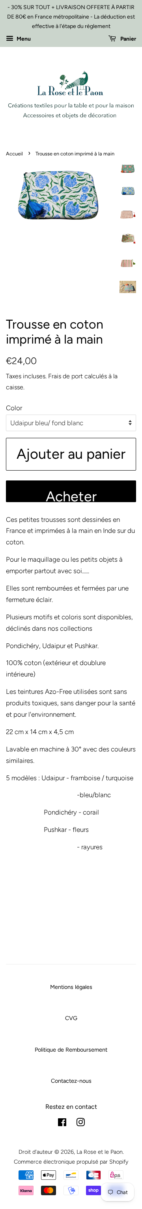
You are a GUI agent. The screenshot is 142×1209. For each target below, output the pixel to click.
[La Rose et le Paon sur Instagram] (80, 1123)
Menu (23, 39)
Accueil (14, 154)
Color (14, 408)
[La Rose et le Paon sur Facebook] (62, 1123)
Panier (127, 39)
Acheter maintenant (71, 495)
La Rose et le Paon (100, 1151)
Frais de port (65, 376)
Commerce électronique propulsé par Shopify (71, 1161)
